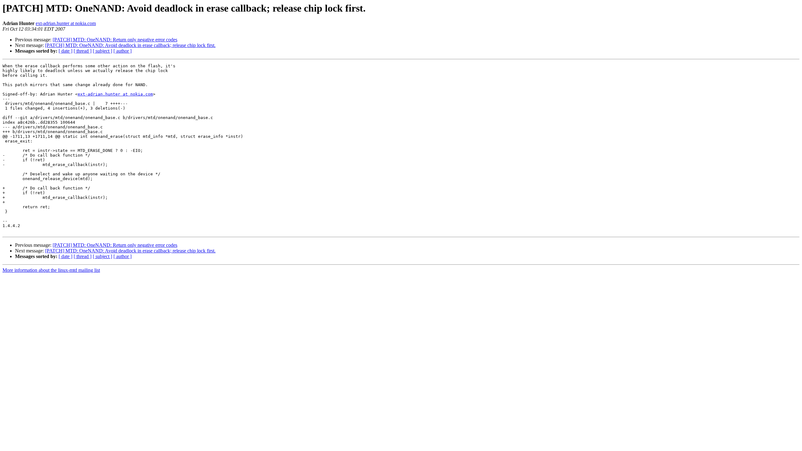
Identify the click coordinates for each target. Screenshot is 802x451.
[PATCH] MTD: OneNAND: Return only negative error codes (115, 39)
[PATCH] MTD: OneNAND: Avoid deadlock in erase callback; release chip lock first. (130, 45)
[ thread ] (82, 51)
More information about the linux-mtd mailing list (51, 270)
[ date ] (65, 51)
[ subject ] (102, 51)
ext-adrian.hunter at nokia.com (66, 23)
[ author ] (122, 51)
